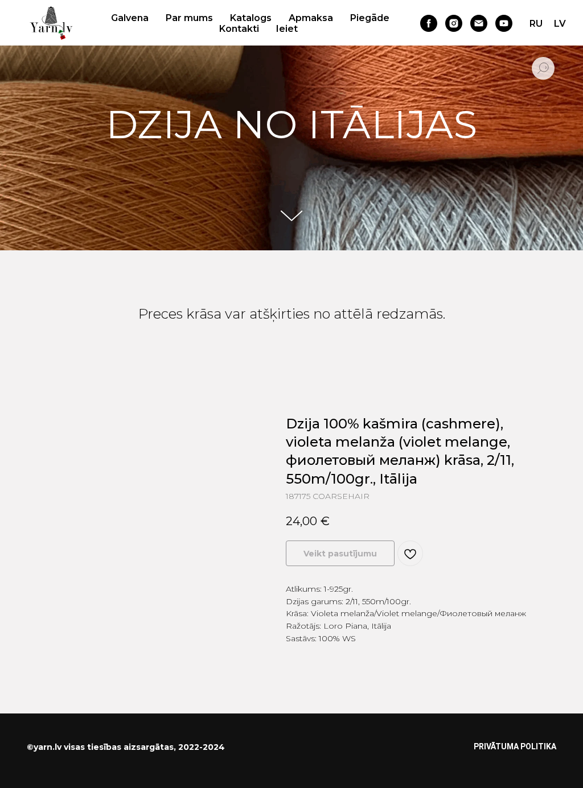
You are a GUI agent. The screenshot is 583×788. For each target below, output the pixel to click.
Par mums (189, 18)
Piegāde (369, 18)
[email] (478, 23)
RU (536, 23)
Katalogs (251, 18)
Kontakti (239, 28)
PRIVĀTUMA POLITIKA (515, 749)
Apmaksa (311, 18)
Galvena (130, 18)
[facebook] (428, 23)
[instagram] (453, 23)
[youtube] (503, 23)
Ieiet (287, 28)
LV (560, 23)
